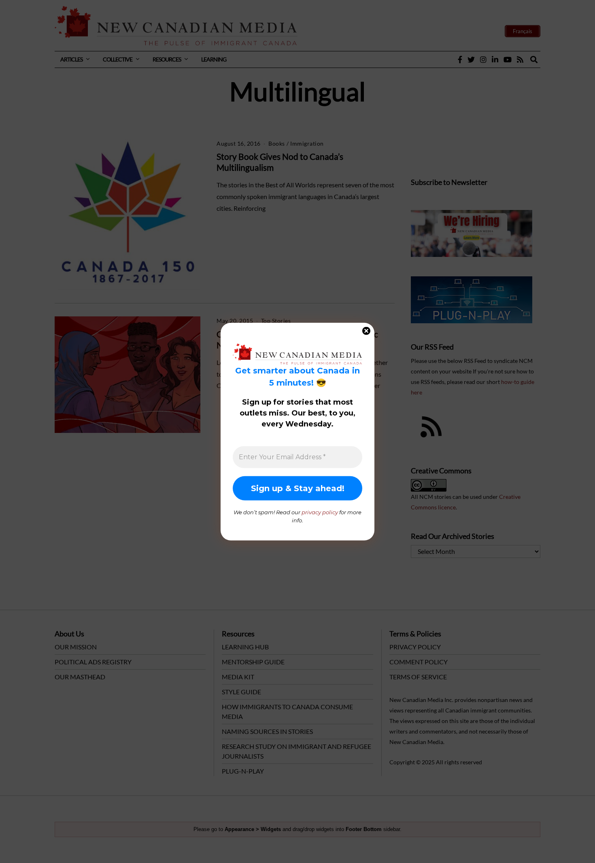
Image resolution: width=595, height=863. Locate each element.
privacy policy (320, 512)
